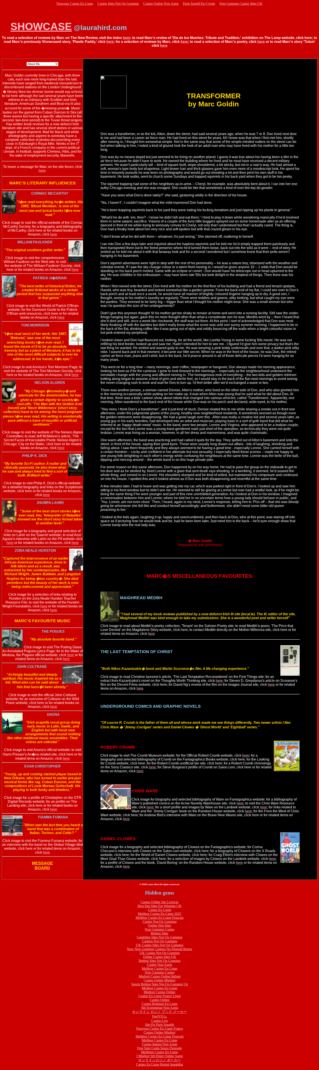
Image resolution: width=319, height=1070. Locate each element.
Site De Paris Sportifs (159, 1025)
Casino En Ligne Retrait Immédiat (159, 1064)
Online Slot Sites (159, 925)
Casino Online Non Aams (161, 3)
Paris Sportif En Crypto (199, 3)
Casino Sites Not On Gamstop (118, 3)
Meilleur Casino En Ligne (159, 968)
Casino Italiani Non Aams (159, 1044)
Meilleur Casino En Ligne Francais (160, 918)
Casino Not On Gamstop (160, 921)
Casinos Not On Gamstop (159, 941)
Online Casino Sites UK (159, 957)
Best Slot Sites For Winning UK (160, 906)
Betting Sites (159, 933)
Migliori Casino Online (159, 992)
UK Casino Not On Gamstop (160, 953)
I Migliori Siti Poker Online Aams (159, 1056)
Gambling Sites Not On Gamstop (159, 937)
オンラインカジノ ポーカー (159, 1060)
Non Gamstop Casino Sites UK (241, 3)
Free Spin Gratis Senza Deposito (159, 1048)
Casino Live (159, 1021)
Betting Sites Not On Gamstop (160, 961)
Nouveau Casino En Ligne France (159, 1028)
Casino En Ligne (159, 910)
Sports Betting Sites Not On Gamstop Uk (159, 984)
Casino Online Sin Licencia (159, 902)
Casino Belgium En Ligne (160, 1004)
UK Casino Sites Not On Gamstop (159, 945)
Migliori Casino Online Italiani (160, 976)
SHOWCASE (41, 26)
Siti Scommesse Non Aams (159, 1008)
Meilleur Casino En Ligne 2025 (159, 914)
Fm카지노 (159, 1016)
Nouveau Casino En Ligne (74, 3)
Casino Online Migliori (159, 980)
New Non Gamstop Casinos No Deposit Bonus (159, 949)
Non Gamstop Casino (159, 929)
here (126, 38)
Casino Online (159, 1000)
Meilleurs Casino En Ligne (159, 1052)
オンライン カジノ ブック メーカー (159, 1012)
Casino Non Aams (159, 964)
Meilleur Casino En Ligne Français (160, 1036)
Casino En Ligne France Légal (159, 996)
